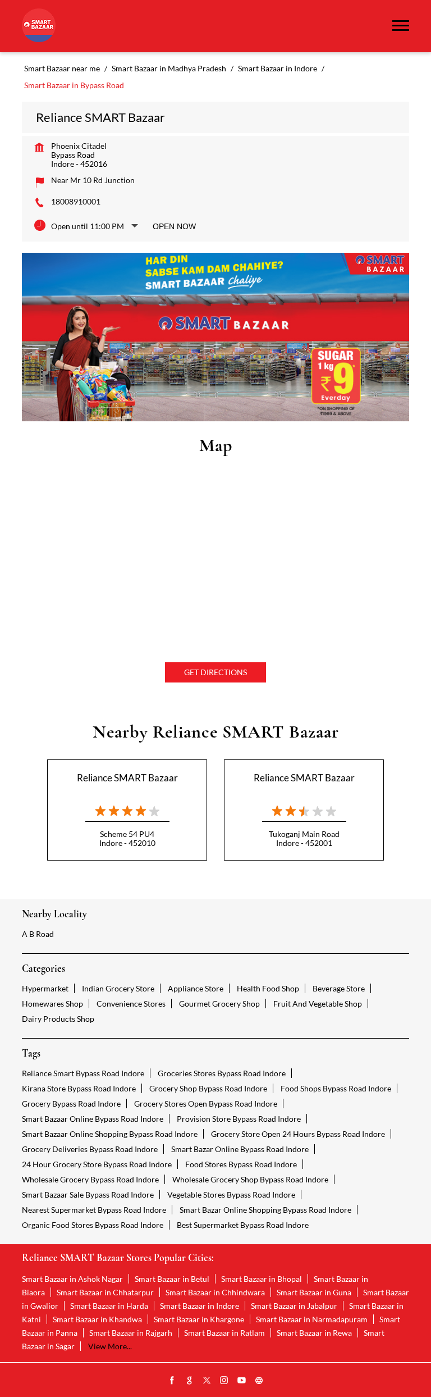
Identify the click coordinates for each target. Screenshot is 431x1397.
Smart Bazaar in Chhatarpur (105, 1292)
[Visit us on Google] (190, 1381)
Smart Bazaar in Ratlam (224, 1332)
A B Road (38, 934)
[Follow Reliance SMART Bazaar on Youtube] (242, 1381)
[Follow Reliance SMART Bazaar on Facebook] (172, 1381)
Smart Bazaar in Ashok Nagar (72, 1279)
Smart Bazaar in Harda (109, 1305)
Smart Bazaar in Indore (199, 1305)
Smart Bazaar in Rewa (314, 1332)
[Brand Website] (259, 1381)
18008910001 (75, 201)
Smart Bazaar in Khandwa (97, 1319)
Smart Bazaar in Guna (314, 1292)
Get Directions (215, 672)
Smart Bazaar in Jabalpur (294, 1305)
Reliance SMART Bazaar (127, 778)
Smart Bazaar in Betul (172, 1279)
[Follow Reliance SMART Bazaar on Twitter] (207, 1381)
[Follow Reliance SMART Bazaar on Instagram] (224, 1381)
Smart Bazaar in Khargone (199, 1319)
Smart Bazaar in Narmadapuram (312, 1319)
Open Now (174, 226)
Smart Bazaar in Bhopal (261, 1279)
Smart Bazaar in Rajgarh (130, 1332)
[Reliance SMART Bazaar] (39, 26)
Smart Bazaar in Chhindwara (215, 1292)
